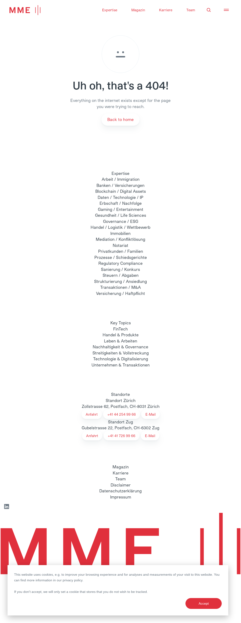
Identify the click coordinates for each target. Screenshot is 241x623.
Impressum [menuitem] (120, 496)
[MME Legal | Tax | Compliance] (120, 551)
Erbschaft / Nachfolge (121, 203)
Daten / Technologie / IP (120, 197)
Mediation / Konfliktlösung (120, 239)
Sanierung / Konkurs (120, 269)
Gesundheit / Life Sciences (120, 215)
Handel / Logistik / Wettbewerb (120, 227)
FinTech (120, 328)
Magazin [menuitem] (120, 466)
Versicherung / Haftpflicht (120, 293)
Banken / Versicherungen (120, 185)
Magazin (138, 10)
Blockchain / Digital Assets (120, 191)
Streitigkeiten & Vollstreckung (120, 352)
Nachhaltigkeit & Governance (120, 346)
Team (190, 10)
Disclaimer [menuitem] (121, 484)
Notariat (120, 245)
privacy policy (72, 580)
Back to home (120, 119)
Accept (204, 603)
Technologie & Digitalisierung (120, 358)
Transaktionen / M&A (120, 287)
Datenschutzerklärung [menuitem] (120, 490)
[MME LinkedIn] (6, 506)
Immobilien (120, 233)
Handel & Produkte (121, 334)
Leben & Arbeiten (120, 340)
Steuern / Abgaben (121, 275)
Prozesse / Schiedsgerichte (120, 257)
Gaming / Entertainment (120, 209)
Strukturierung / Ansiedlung (120, 281)
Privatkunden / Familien (120, 251)
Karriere (165, 10)
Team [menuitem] (120, 478)
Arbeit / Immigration (121, 179)
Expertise (109, 10)
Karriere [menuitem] (121, 472)
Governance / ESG (120, 221)
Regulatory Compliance (120, 263)
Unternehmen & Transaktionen (121, 364)
